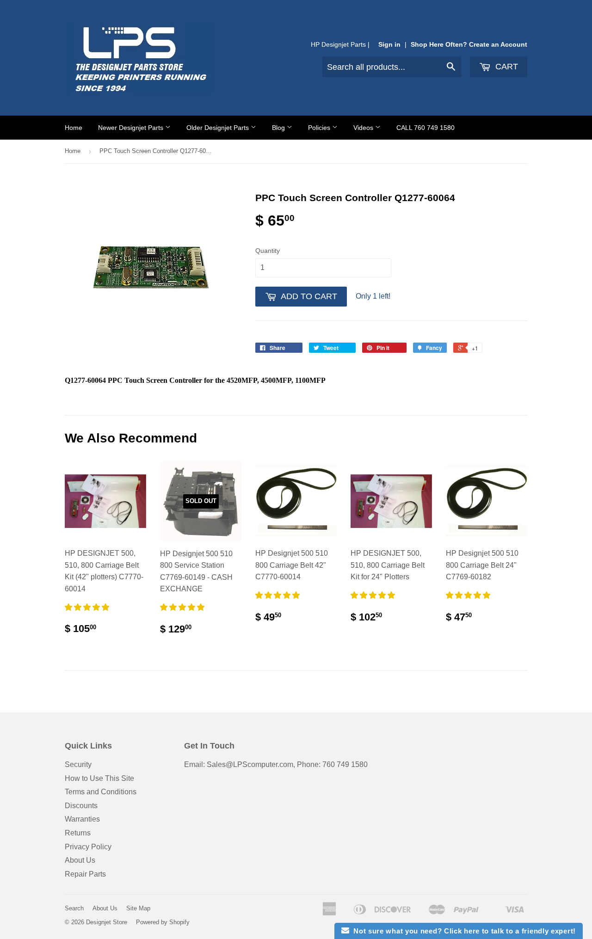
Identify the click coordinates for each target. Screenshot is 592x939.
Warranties (82, 819)
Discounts (81, 806)
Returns (78, 833)
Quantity (267, 250)
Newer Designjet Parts (131, 127)
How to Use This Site (99, 778)
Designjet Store (106, 922)
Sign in (389, 44)
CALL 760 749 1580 (425, 127)
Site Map (138, 908)
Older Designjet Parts (218, 127)
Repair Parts (85, 874)
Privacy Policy (88, 847)
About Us (80, 860)
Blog (279, 127)
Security (78, 764)
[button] (88, 607)
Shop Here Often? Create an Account (469, 44)
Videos (364, 127)
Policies (320, 127)
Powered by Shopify (163, 922)
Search (74, 908)
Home (73, 127)
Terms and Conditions (100, 792)
